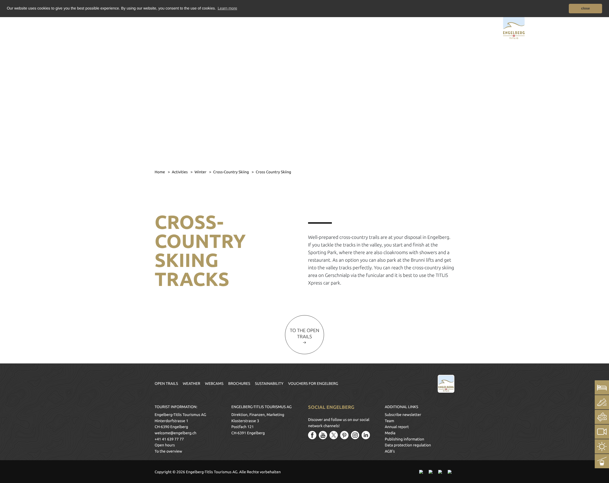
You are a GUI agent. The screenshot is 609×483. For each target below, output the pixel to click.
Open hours (165, 445)
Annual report (397, 427)
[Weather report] (602, 446)
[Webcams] (602, 432)
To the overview (168, 451)
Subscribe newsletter (403, 415)
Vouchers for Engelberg (313, 384)
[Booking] (602, 387)
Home (160, 172)
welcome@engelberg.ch (175, 433)
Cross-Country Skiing (231, 172)
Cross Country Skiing (273, 172)
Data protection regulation (408, 445)
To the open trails (304, 333)
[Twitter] (333, 435)
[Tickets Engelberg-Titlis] (602, 417)
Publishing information (404, 439)
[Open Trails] (602, 461)
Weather (191, 384)
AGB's (390, 451)
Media (390, 433)
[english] (102, 27)
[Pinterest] (344, 435)
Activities (180, 172)
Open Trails (166, 384)
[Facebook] (312, 435)
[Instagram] (355, 435)
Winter (201, 172)
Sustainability (269, 384)
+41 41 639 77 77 (169, 439)
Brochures (239, 384)
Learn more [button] (227, 8)
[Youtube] (323, 435)
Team (389, 421)
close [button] (585, 8)
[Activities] (602, 402)
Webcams (214, 384)
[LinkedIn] (366, 435)
